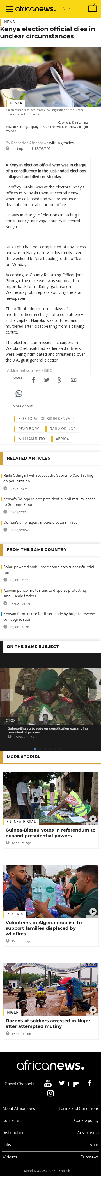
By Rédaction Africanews (27, 143)
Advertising (88, 1133)
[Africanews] (35, 9)
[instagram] (50, 1093)
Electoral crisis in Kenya (44, 419)
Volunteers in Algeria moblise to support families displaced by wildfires (44, 928)
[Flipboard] (76, 1084)
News (9, 22)
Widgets (9, 1157)
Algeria (15, 914)
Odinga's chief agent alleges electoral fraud (40, 523)
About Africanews (18, 1109)
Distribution (13, 1133)
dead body (28, 429)
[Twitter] (62, 1084)
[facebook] (90, 1084)
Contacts (10, 1121)
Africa (62, 439)
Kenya (16, 103)
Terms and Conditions (79, 1109)
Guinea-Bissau (21, 822)
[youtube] (48, 1084)
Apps (94, 1145)
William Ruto (31, 439)
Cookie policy (86, 1121)
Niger (13, 1013)
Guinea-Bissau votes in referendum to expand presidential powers (50, 832)
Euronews (90, 1157)
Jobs (6, 1145)
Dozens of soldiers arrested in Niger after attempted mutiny (48, 1023)
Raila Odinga (63, 429)
